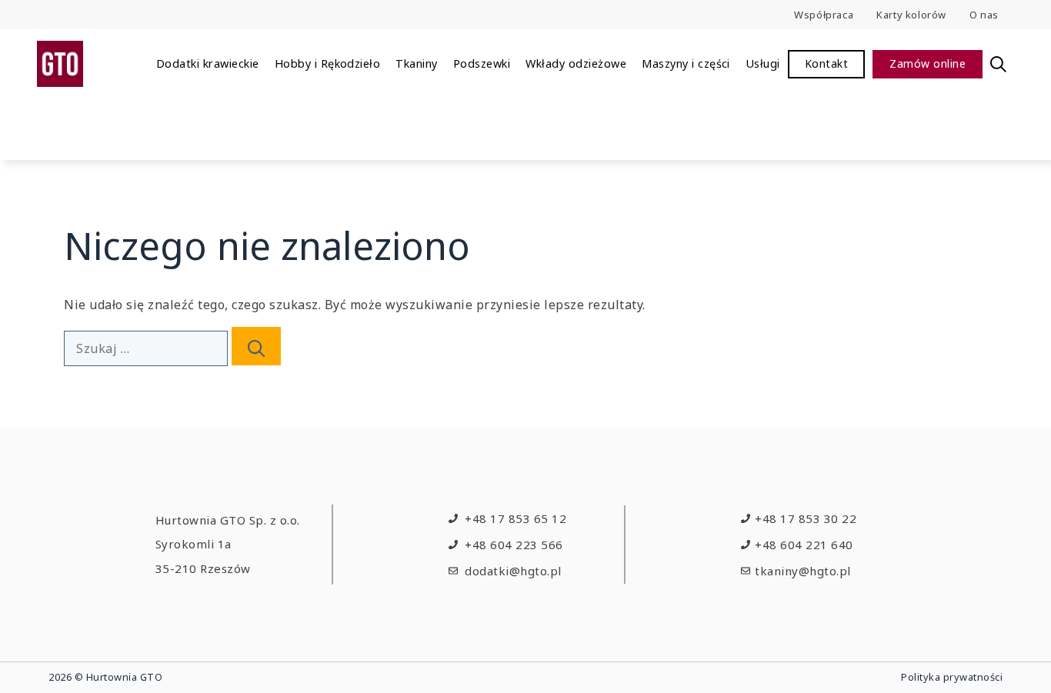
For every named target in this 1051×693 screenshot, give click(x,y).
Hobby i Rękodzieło (328, 63)
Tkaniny (416, 63)
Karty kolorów (911, 15)
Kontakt (826, 63)
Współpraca (823, 15)
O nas (984, 15)
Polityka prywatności (952, 677)
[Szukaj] (256, 346)
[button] (998, 64)
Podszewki (481, 63)
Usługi (763, 63)
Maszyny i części (686, 63)
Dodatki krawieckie (207, 63)
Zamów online (927, 63)
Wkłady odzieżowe (576, 63)
